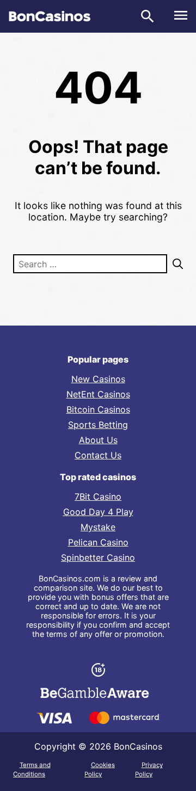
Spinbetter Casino (98, 557)
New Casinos (98, 378)
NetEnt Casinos (98, 394)
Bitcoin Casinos (98, 409)
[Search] (175, 264)
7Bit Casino (98, 496)
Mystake (98, 527)
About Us (98, 439)
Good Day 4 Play (98, 511)
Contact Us (98, 455)
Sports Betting (98, 424)
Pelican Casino (98, 542)
